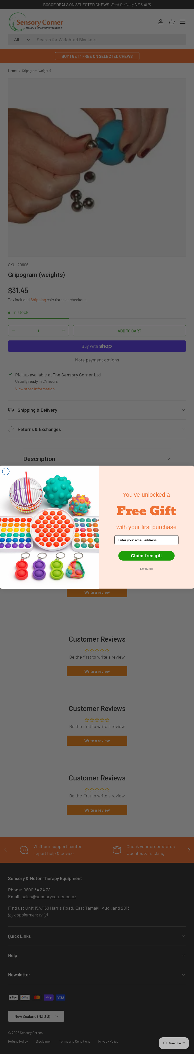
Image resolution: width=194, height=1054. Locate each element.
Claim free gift (146, 555)
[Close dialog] (5, 471)
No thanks (146, 568)
